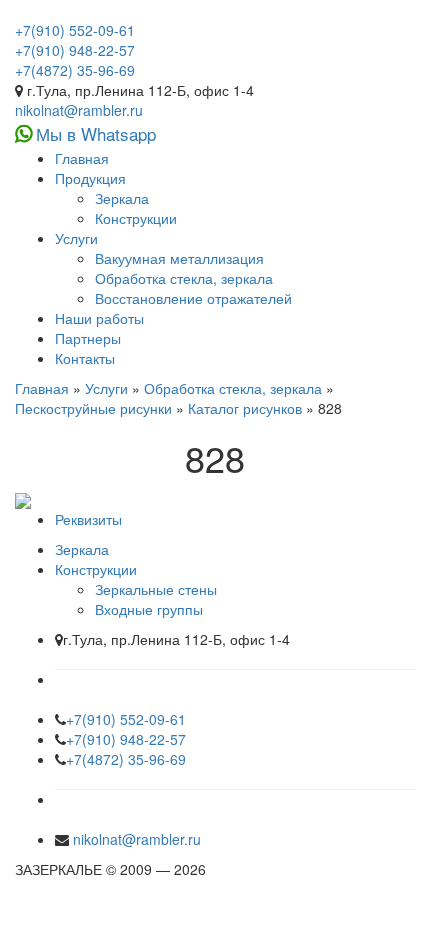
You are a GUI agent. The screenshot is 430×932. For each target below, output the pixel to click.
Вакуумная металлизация (179, 258)
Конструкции (136, 218)
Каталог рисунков (245, 408)
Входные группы (149, 609)
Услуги (76, 238)
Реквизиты (88, 519)
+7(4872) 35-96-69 (75, 70)
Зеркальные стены (156, 589)
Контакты (85, 358)
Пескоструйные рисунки (93, 408)
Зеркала (122, 198)
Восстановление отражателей (193, 298)
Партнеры (88, 338)
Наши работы (99, 318)
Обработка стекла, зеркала (184, 278)
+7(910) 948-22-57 (75, 50)
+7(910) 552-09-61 (75, 30)
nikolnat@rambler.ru (79, 110)
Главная (82, 158)
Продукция (90, 178)
